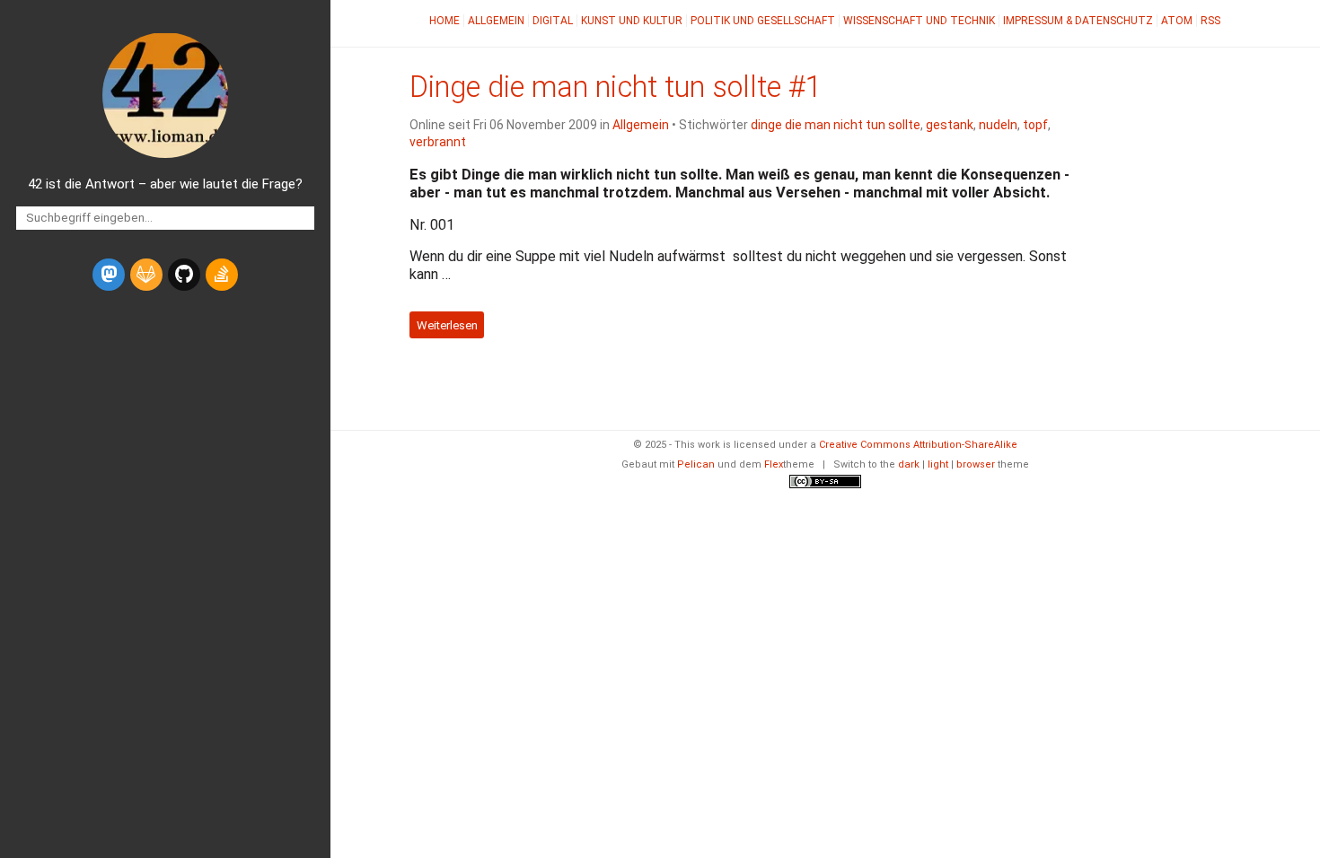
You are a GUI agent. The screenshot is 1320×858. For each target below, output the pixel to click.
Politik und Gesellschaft (763, 20)
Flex (773, 464)
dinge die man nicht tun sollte (835, 125)
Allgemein (496, 20)
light (938, 464)
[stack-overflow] (222, 274)
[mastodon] (108, 274)
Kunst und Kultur (631, 20)
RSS (1210, 20)
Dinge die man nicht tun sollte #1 (615, 87)
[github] (184, 274)
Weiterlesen (447, 324)
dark (909, 464)
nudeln (998, 125)
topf (1035, 125)
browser (975, 464)
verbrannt (437, 142)
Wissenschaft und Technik (919, 20)
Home (444, 20)
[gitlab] (146, 274)
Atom (1176, 20)
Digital (552, 20)
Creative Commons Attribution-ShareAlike (918, 445)
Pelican (696, 464)
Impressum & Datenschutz (1078, 20)
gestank (949, 125)
